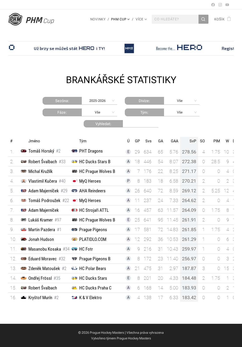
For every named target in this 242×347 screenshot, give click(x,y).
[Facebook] (213, 5)
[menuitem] (99, 19)
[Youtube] (227, 5)
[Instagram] (220, 5)
